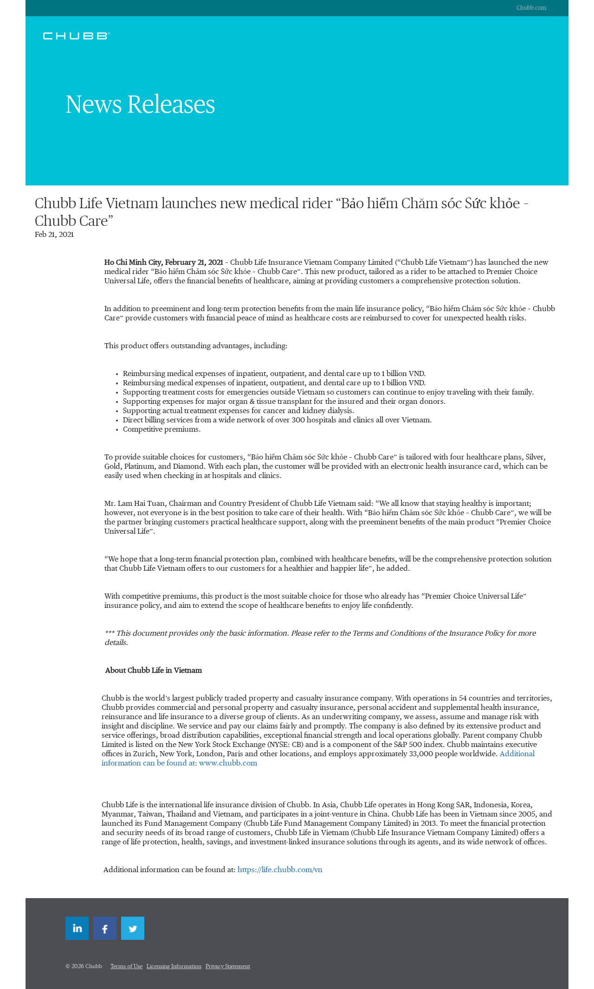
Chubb (76, 35)
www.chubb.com (228, 763)
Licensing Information (174, 967)
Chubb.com (531, 8)
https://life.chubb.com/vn (280, 870)
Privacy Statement (228, 967)
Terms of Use (126, 967)
